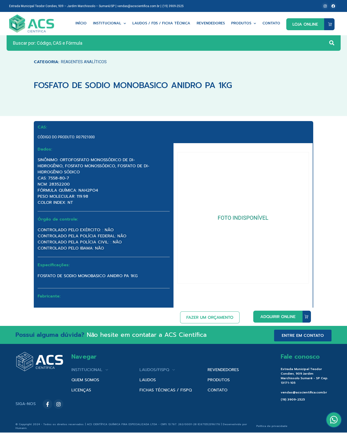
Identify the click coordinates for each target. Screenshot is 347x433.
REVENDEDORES (223, 370)
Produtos (241, 23)
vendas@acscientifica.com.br (138, 6)
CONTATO (217, 390)
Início (81, 23)
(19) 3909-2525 (173, 6)
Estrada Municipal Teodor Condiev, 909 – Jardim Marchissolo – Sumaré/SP (62, 6)
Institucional (107, 23)
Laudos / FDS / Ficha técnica (161, 23)
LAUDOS (147, 380)
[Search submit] (331, 43)
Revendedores (211, 23)
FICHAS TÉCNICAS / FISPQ (165, 390)
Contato (271, 23)
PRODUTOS (219, 380)
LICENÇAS (81, 390)
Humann (21, 428)
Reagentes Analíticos (84, 61)
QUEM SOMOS (85, 380)
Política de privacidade (271, 426)
